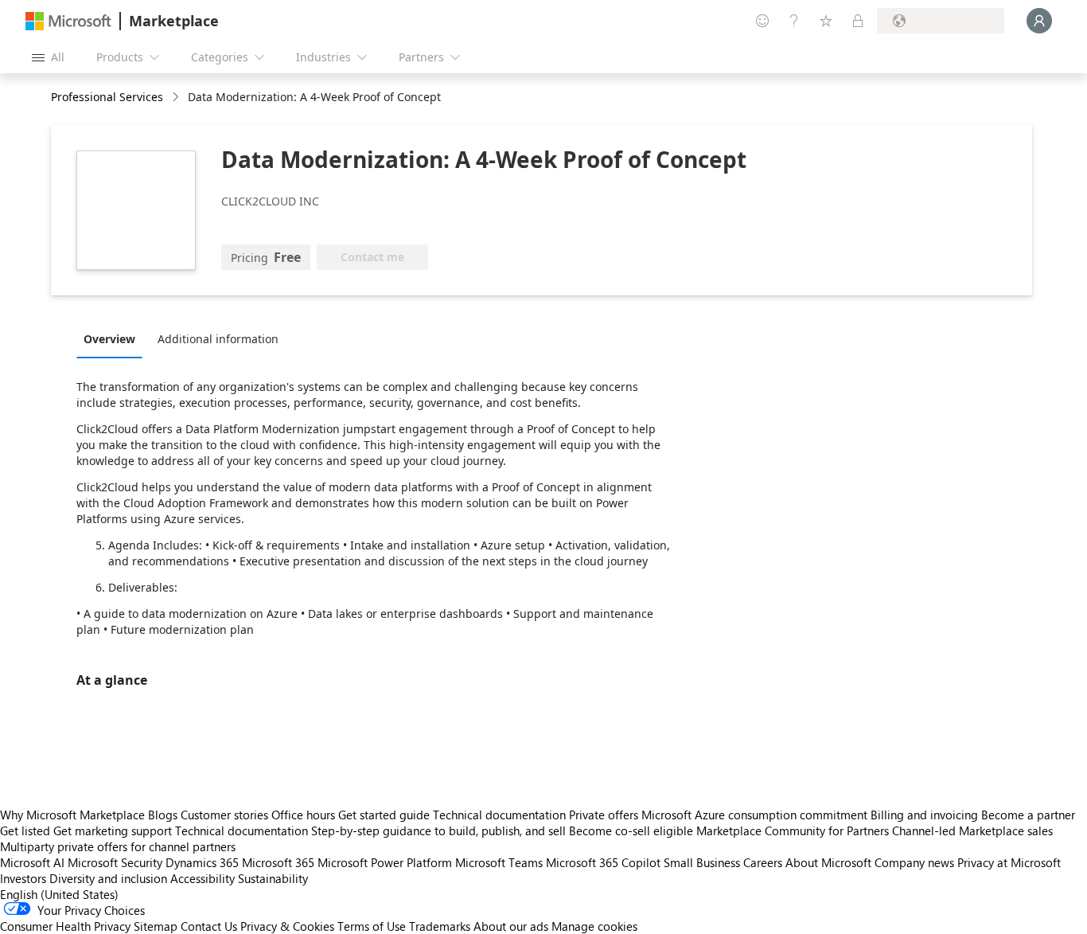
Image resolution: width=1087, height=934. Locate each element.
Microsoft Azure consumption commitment (756, 815)
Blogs (162, 815)
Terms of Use (371, 926)
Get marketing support (112, 830)
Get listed (25, 830)
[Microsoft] (68, 21)
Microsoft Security (115, 862)
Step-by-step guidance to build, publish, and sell (438, 830)
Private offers (603, 815)
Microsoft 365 (278, 862)
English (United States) (59, 894)
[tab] (113, 338)
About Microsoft (828, 862)
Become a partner (1028, 815)
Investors (23, 878)
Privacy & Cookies (287, 926)
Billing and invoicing (924, 815)
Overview (109, 338)
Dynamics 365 (202, 862)
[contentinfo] (177, 98)
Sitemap (155, 926)
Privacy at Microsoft (1009, 862)
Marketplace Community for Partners (792, 830)
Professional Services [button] (107, 96)
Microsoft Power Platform (385, 862)
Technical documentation (499, 815)
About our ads (510, 926)
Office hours (303, 815)
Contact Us (209, 926)
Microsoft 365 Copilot (603, 862)
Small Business (702, 862)
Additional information (218, 338)
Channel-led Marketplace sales (972, 830)
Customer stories (224, 815)
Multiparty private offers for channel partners (118, 846)
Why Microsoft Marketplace (72, 815)
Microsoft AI (32, 862)
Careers (762, 862)
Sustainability (273, 878)
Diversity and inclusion (108, 878)
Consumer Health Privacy (65, 926)
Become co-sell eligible (631, 830)
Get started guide (384, 815)
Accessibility (202, 878)
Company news (914, 862)
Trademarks (439, 926)
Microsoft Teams (499, 862)
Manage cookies (594, 926)
